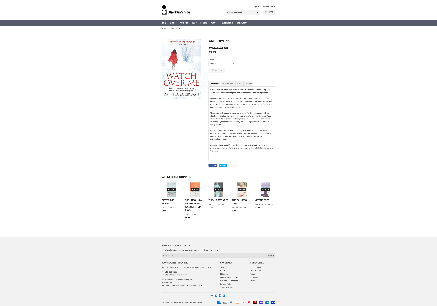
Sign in (256, 6)
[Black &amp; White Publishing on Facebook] (216, 296)
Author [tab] (239, 84)
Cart (270, 12)
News (194, 23)
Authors (184, 23)
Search (223, 267)
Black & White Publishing (175, 302)
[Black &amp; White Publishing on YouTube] (224, 296)
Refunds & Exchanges (229, 281)
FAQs (222, 271)
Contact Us (242, 23)
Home (164, 23)
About (214, 23)
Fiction (252, 274)
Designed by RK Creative (193, 302)
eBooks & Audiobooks (229, 277)
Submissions (227, 23)
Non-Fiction (254, 277)
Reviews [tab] (249, 84)
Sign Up (271, 255)
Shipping (224, 274)
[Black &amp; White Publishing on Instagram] (220, 296)
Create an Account (268, 6)
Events (203, 23)
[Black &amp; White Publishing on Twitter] (212, 296)
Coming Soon (255, 267)
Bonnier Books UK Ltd (170, 282)
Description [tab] (214, 84)
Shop (172, 23)
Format (211, 59)
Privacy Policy (226, 284)
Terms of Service (227, 287)
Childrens (253, 281)
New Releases (255, 271)
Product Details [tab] (227, 84)
